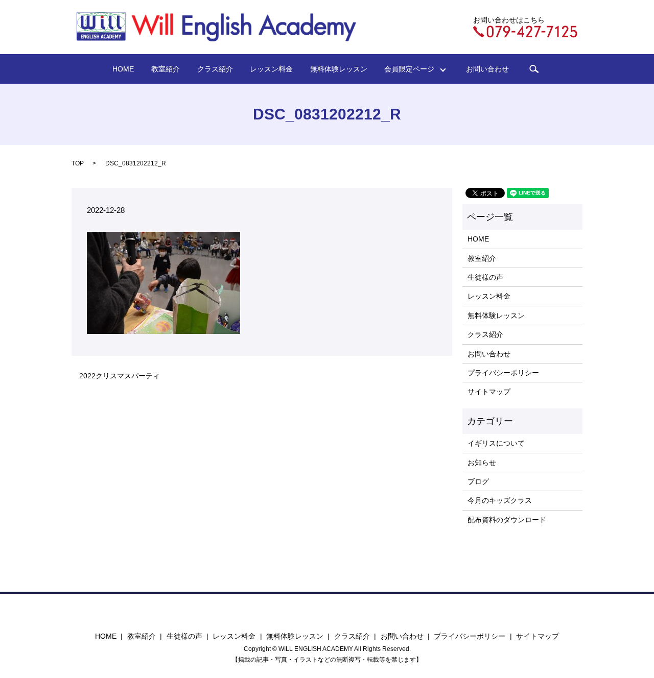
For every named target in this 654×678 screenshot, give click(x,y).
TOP (78, 163)
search (534, 69)
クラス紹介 (215, 69)
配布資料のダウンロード (507, 520)
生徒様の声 (485, 277)
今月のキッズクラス (500, 500)
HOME (123, 69)
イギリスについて (496, 443)
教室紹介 (165, 69)
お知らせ (482, 462)
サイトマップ (489, 392)
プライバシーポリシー (503, 373)
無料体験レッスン (338, 69)
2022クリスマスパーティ (119, 376)
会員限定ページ (412, 69)
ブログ (478, 481)
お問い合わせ (487, 69)
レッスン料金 (271, 69)
